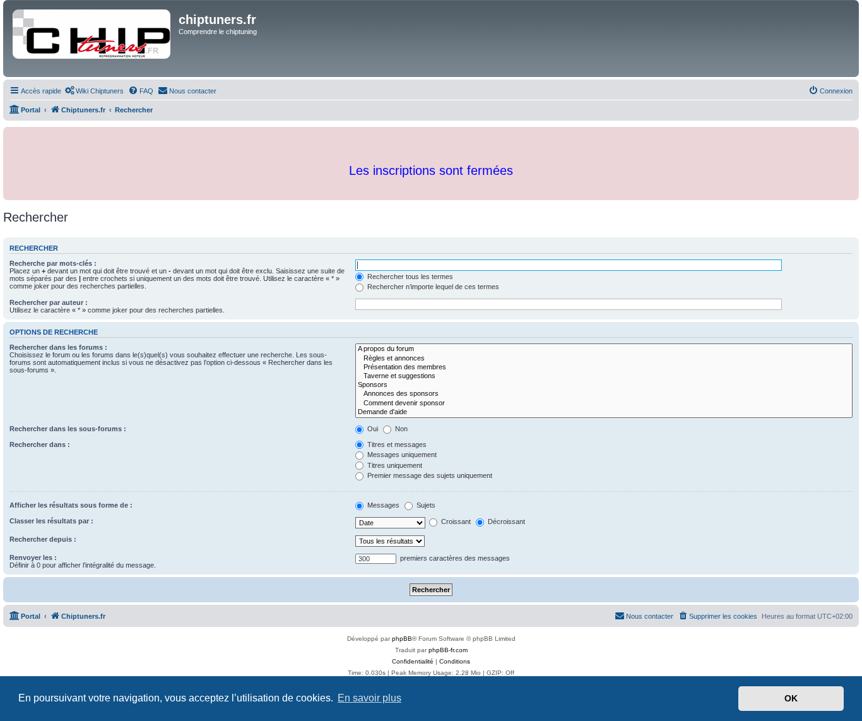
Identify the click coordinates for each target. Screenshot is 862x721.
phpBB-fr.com (448, 650)
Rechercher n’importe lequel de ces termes (432, 286)
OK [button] (791, 698)
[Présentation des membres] (604, 367)
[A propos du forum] (604, 349)
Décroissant (505, 521)
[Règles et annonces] (604, 358)
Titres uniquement (393, 465)
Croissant (455, 521)
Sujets (425, 505)
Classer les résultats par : (51, 521)
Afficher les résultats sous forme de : (71, 505)
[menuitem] (94, 90)
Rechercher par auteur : (48, 302)
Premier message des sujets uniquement (428, 475)
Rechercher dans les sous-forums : (67, 428)
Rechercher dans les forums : (58, 347)
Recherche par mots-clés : (53, 263)
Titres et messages (396, 444)
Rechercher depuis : (42, 539)
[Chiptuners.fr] (92, 38)
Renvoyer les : (33, 557)
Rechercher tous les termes (409, 276)
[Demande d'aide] (604, 412)
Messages (382, 505)
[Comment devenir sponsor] (604, 403)
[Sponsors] (604, 385)
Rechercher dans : (39, 444)
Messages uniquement (401, 454)
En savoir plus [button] (369, 698)
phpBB (402, 638)
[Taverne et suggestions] (604, 376)
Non (400, 428)
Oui (371, 428)
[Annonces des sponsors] (604, 394)
